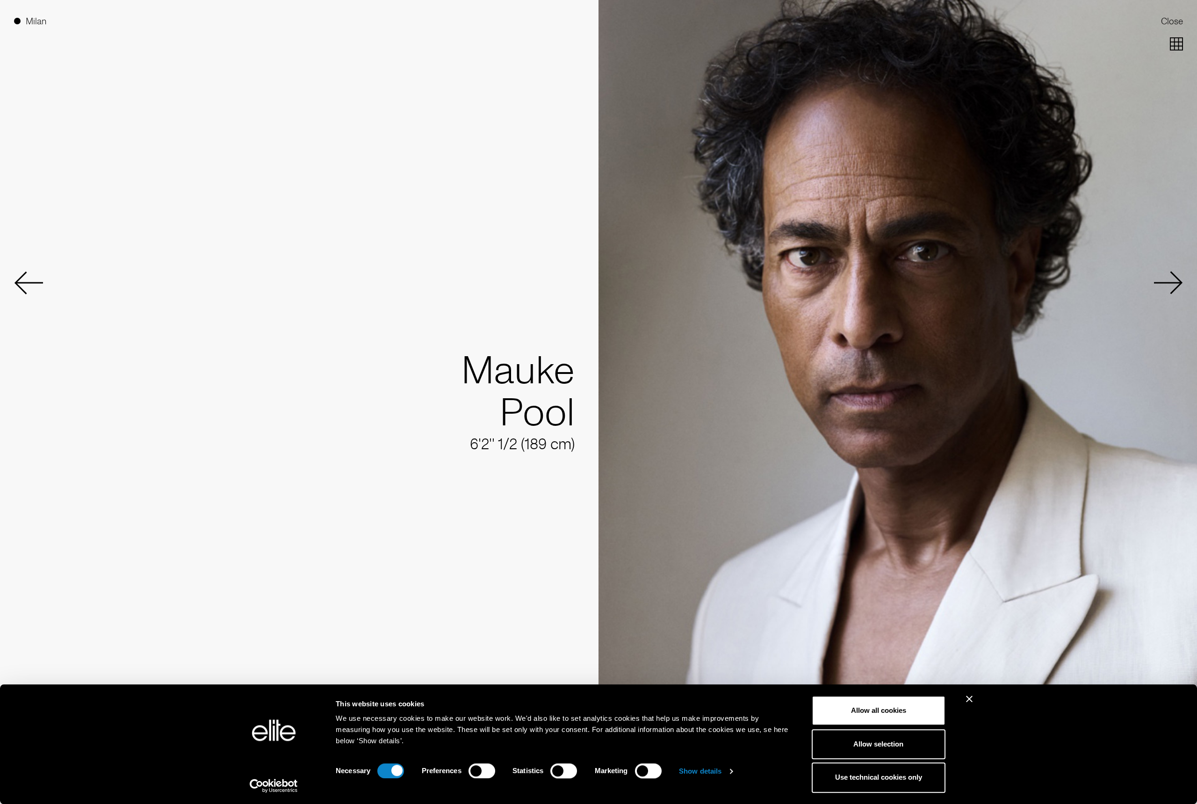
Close (1172, 21)
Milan (36, 21)
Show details (700, 771)
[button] (28, 282)
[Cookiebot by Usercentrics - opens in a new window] (274, 786)
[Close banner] (969, 705)
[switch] (482, 770)
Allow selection (878, 744)
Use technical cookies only (878, 778)
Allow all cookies (878, 710)
